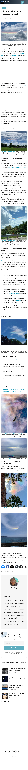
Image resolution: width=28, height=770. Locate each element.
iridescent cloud (15, 55)
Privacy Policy (16, 653)
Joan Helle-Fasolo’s (8, 458)
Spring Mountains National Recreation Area (10, 508)
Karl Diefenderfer (19, 433)
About (8, 765)
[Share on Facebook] (8, 566)
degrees (18, 300)
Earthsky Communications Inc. (11, 763)
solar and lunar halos (13, 293)
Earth (4, 8)
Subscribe (22, 2)
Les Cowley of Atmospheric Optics (17, 167)
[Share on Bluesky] (3, 566)
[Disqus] (14, 725)
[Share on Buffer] (17, 566)
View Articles (14, 590)
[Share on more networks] (21, 566)
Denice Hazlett (18, 42)
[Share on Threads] (12, 566)
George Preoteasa (6, 261)
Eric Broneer (17, 547)
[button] (26, 2)
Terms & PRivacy (18, 765)
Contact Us (12, 765)
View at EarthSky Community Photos (8, 42)
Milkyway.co (24, 763)
